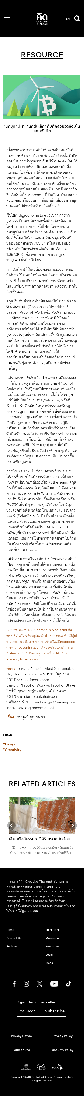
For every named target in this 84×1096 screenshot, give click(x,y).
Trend (49, 962)
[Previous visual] (11, 825)
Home (10, 929)
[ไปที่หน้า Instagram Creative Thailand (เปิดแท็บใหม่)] (26, 983)
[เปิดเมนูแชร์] (70, 822)
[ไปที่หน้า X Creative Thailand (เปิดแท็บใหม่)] (40, 983)
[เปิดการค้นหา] (77, 18)
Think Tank (53, 929)
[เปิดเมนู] (7, 18)
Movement (53, 938)
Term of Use (21, 1050)
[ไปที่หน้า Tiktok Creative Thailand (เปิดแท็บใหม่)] (68, 983)
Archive (11, 946)
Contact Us (13, 938)
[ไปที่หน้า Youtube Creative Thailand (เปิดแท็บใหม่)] (54, 983)
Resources (53, 946)
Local (49, 954)
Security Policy (63, 1050)
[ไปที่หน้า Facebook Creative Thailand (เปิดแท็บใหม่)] (14, 983)
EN (68, 18)
